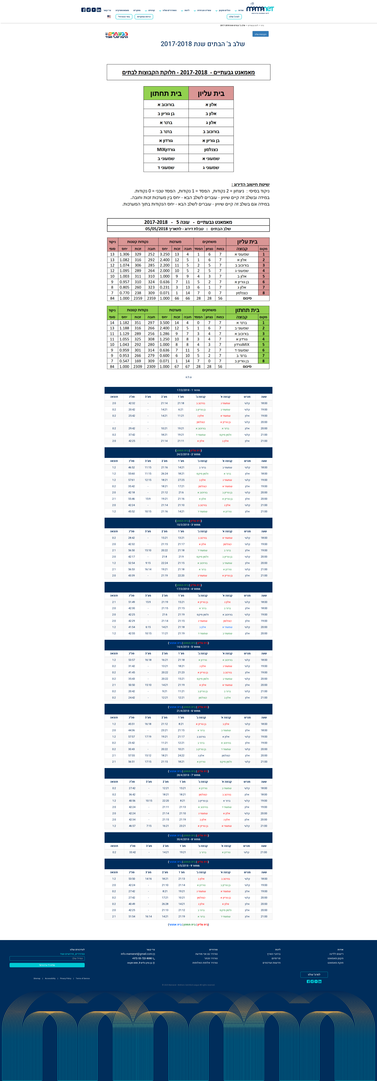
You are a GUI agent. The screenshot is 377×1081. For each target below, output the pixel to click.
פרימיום (276, 958)
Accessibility (50, 978)
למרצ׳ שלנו (314, 975)
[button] (168, 10)
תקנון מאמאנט (335, 958)
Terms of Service (83, 978)
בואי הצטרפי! (124, 16)
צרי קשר (107, 10)
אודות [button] (241, 10)
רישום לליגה (336, 954)
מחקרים (136, 10)
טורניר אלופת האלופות (205, 963)
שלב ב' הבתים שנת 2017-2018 (232, 25)
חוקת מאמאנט (335, 963)
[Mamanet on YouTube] (93, 9)
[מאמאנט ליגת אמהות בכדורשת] (260, 8)
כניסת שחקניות (144, 16)
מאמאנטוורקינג (122, 10)
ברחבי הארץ (274, 954)
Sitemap (37, 978)
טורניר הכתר (211, 958)
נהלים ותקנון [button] (224, 10)
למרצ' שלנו (234, 16)
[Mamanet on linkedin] (98, 9)
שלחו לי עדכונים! (47, 965)
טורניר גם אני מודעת (206, 954)
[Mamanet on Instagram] (88, 9)
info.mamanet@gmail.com (136, 954)
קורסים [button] (151, 10)
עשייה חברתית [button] (204, 10)
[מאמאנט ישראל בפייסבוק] (83, 9)
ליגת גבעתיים (253, 25)
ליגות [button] (187, 10)
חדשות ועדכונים (272, 963)
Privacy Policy (65, 978)
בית (262, 25)
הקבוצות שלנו (260, 34)
